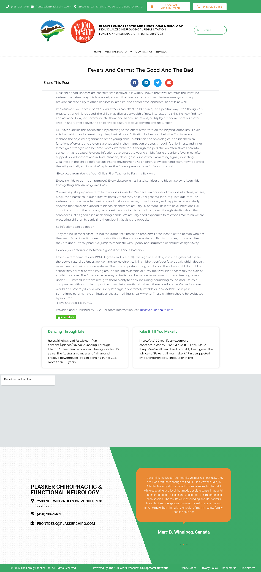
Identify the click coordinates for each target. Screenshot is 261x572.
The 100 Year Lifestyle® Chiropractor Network (138, 568)
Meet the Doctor (117, 51)
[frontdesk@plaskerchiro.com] (32, 523)
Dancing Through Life (66, 332)
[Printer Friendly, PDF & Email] (66, 317)
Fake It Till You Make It (158, 332)
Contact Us (144, 51)
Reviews (161, 51)
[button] (134, 83)
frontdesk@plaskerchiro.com (66, 523)
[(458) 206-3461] (32, 514)
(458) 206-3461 (49, 514)
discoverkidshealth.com (156, 310)
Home (97, 51)
